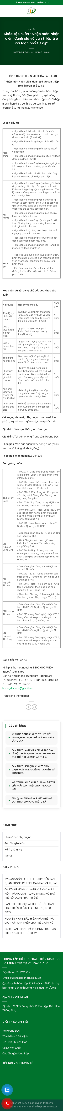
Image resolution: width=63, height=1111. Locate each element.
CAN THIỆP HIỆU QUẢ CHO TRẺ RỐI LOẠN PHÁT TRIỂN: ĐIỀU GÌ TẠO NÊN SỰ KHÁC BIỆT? (33, 769)
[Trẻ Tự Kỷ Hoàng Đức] (31, 11)
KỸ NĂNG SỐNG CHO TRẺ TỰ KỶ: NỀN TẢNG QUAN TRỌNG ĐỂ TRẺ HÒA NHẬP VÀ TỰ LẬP (33, 737)
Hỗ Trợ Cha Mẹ (13, 849)
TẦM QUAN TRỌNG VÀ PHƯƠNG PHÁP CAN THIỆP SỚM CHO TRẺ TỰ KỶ (32, 800)
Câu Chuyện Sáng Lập (15, 1053)
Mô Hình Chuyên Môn (14, 1042)
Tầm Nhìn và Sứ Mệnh (15, 1036)
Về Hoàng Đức (11, 1030)
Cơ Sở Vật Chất (11, 1047)
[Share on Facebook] (28, 707)
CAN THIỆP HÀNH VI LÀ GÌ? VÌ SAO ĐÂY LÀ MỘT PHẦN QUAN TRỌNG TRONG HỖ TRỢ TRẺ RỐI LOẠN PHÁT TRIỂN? (33, 753)
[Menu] (4, 11)
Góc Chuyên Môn (15, 843)
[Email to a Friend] (34, 707)
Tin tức (31, 29)
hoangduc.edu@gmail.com (18, 688)
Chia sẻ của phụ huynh (18, 837)
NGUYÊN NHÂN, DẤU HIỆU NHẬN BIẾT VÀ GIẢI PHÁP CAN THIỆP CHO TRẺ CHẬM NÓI (33, 786)
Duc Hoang (44, 52)
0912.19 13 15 (23, 972)
